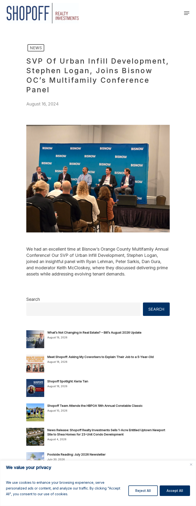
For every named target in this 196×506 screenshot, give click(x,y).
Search (33, 299)
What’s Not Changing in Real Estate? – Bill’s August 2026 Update (94, 332)
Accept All (175, 491)
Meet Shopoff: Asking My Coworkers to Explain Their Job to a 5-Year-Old (100, 357)
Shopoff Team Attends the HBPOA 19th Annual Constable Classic (95, 405)
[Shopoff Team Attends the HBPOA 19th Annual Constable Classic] (35, 415)
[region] (98, 483)
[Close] (191, 464)
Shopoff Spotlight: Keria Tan (67, 381)
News (36, 47)
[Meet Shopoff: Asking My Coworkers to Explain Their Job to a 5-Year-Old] (35, 366)
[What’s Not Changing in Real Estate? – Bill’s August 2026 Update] (35, 342)
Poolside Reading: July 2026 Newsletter (76, 454)
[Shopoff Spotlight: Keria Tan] (35, 390)
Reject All (143, 491)
